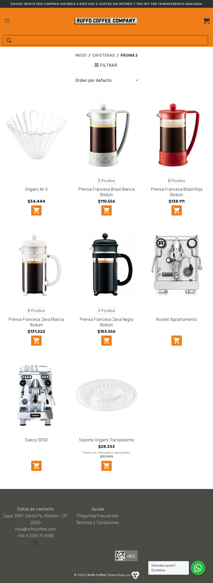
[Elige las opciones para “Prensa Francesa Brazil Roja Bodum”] (176, 210)
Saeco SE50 (36, 440)
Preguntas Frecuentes (97, 515)
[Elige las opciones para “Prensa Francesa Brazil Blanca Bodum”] (106, 210)
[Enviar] (9, 40)
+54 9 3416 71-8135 (35, 535)
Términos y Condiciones (97, 522)
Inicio (80, 55)
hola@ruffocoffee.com (35, 529)
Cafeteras (103, 55)
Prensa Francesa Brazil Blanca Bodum (106, 192)
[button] (7, 20)
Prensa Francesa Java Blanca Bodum (36, 322)
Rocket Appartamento (176, 319)
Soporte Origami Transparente (106, 440)
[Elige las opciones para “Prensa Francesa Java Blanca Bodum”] (36, 340)
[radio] (106, 181)
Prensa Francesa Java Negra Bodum (106, 322)
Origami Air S (36, 189)
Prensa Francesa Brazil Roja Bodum (176, 192)
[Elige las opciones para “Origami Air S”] (36, 210)
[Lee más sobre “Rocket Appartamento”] (176, 340)
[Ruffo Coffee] (106, 21)
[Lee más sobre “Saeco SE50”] (36, 466)
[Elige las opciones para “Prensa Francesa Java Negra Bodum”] (106, 340)
